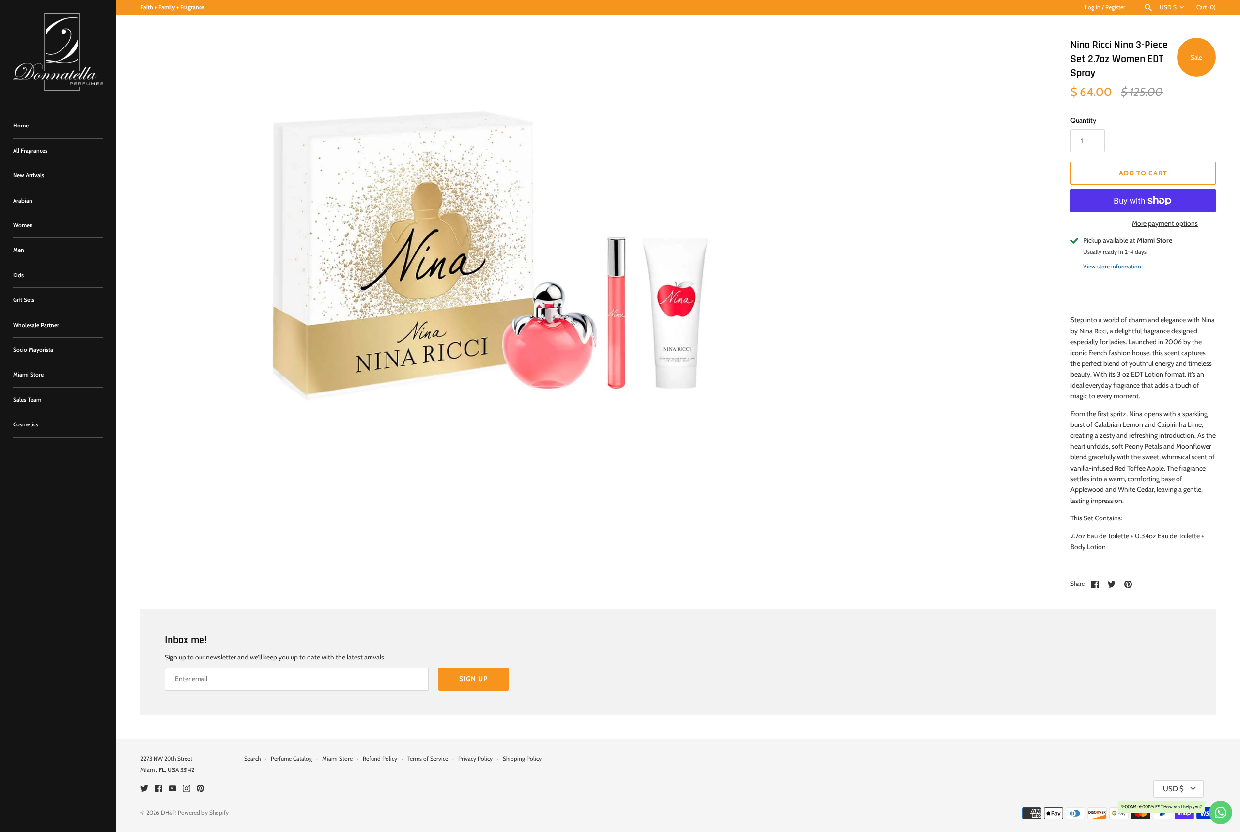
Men (18, 250)
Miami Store (28, 374)
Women (23, 225)
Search (252, 758)
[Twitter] (144, 789)
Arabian (22, 200)
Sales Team (27, 399)
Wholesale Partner (36, 325)
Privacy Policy (475, 758)
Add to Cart (1143, 173)
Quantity (1083, 120)
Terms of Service (427, 758)
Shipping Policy (522, 758)
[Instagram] (186, 789)
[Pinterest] (200, 789)
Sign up (473, 679)
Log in (1092, 7)
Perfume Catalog (291, 758)
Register (1115, 7)
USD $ (1168, 7)
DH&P (168, 812)
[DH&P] (58, 52)
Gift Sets (23, 300)
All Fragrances (30, 150)
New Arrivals (28, 175)
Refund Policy (380, 758)
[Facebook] (158, 789)
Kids (18, 275)
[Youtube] (172, 789)
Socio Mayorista (33, 349)
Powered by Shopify (203, 812)
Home (21, 125)
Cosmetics (25, 424)
